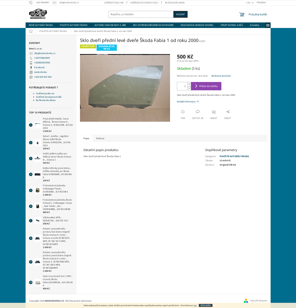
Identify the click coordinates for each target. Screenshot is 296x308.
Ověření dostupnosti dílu (144, 2)
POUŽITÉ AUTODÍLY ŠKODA (234, 156)
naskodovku (40, 72)
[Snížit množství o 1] (189, 88)
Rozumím (206, 305)
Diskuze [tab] (100, 138)
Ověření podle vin (113, 2)
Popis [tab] (86, 138)
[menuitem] (41, 25)
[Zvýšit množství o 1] (189, 84)
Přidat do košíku (208, 86)
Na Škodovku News (175, 2)
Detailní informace (186, 101)
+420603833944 (42, 62)
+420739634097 (42, 58)
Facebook (39, 67)
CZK (248, 2)
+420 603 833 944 (42, 77)
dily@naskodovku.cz (44, 53)
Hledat (180, 14)
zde (195, 305)
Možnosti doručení (221, 76)
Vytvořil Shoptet (258, 301)
